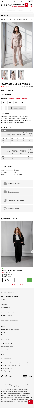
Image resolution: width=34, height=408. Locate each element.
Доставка (4, 304)
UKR (25, 1)
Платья (3, 324)
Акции (3, 351)
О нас (3, 299)
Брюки (3, 335)
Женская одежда (11, 19)
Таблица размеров (21, 98)
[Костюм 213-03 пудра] (4, 75)
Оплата (3, 302)
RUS (21, 1)
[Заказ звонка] (30, 402)
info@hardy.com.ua (9, 371)
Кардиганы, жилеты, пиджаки (10, 329)
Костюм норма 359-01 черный (12, 270)
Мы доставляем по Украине (9, 296)
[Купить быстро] (29, 280)
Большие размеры (7, 346)
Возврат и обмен (6, 315)
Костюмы (19, 19)
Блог (2, 354)
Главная (3, 19)
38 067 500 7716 (7, 368)
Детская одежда (6, 349)
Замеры (11, 98)
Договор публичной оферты (10, 312)
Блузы (3, 332)
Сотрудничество (6, 307)
